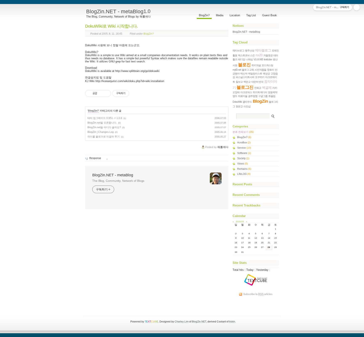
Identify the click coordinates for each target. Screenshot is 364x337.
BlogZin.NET (199, 321)
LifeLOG (243, 174)
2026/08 (240, 221)
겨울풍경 (268, 55)
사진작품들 (260, 69)
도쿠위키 (259, 77)
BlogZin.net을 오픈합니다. (102, 122)
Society (243, 158)
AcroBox (244, 142)
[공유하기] (101, 93)
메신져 (243, 73)
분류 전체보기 (243, 132)
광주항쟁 (252, 96)
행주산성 (249, 50)
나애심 (249, 59)
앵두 (235, 96)
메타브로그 (238, 50)
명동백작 (272, 92)
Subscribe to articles (257, 294)
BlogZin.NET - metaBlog (118, 11)
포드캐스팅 (267, 65)
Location (235, 15)
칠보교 (239, 81)
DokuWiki (237, 101)
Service (244, 147)
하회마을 (242, 96)
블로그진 (245, 87)
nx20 (259, 55)
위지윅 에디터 (260, 92)
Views (242, 163)
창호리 (270, 69)
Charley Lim (182, 321)
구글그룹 (263, 96)
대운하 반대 (257, 81)
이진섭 (247, 106)
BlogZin (260, 101)
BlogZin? (204, 15)
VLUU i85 (258, 59)
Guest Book (269, 15)
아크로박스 (246, 92)
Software (244, 153)
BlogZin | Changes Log (100, 132)
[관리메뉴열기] (356, 7)
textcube (268, 59)
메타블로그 (263, 50)
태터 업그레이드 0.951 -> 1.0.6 (104, 118)
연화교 (257, 87)
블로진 (244, 64)
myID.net (237, 69)
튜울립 (271, 96)
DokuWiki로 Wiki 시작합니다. (111, 26)
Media (219, 15)
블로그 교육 (248, 69)
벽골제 (267, 87)
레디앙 (241, 59)
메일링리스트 (255, 73)
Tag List (251, 15)
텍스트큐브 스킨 (246, 55)
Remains (244, 168)
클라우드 (247, 101)
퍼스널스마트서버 (245, 77)
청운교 (239, 106)
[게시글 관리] (106, 93)
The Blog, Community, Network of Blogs (118, 180)
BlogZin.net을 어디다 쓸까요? (104, 127)
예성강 (266, 73)
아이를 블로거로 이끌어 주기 (103, 136)
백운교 (247, 81)
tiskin (232, 321)
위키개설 (256, 65)
